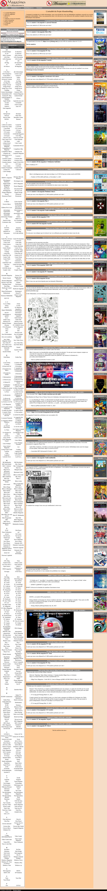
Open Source (6, 566)
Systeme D (7, 772)
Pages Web (7, 579)
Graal (18, 268)
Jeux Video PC (7, 343)
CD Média (18, 132)
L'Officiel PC (6, 382)
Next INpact (7, 543)
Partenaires (39, 8)
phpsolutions (18, 631)
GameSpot (18, 259)
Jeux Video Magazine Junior (6, 340)
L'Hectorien (18, 373)
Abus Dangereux (6, 73)
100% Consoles (7, 55)
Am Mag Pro (6, 83)
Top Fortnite (18, 802)
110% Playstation (18, 57)
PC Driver (18, 590)
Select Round (6, 743)
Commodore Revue (18, 145)
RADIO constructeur (6, 696)
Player (6, 648)
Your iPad (18, 878)
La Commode (6, 390)
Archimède (18, 102)
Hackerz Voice (18, 280)
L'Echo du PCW (6, 366)
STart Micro (18, 757)
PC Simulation (7, 617)
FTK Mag (18, 231)
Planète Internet (7, 654)
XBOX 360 (7, 872)
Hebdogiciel (18, 291)
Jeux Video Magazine (18, 336)
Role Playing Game (7, 726)
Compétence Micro (7, 151)
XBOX (18, 870)
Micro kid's (18, 490)
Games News (18, 248)
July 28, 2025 (52, 605)
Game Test (18, 244)
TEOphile (6, 790)
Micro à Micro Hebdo (7, 481)
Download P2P (18, 188)
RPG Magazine (18, 721)
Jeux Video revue (6, 344)
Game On (6, 249)
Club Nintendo (18, 139)
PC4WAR (18, 625)
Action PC (18, 75)
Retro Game (18, 708)
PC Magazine (6, 606)
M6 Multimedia (7, 462)
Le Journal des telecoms (7, 414)
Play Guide (18, 644)
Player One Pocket (7, 650)
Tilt (7, 801)
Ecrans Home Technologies (18, 204)
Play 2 (18, 642)
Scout (18, 739)
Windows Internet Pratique (18, 857)
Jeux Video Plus (18, 343)
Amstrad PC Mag (6, 95)
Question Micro (18, 689)
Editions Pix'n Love (7, 207)
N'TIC (6, 530)
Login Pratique (18, 453)
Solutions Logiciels (18, 746)
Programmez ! (6, 676)
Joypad (18, 347)
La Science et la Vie (7, 402)
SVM (6, 766)
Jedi (7, 332)
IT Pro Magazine (18, 327)
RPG (6, 721)
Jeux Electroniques (7, 334)
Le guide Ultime (6, 412)
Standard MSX (7, 757)
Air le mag (7, 81)
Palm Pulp (6, 580)
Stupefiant (6, 763)
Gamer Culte (6, 257)
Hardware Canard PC (6, 288)
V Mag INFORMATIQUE (7, 836)
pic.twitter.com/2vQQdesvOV (37, 357)
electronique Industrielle (7, 214)
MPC (6, 519)
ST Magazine (18, 755)
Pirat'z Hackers (7, 637)
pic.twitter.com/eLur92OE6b (72, 174)
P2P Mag (6, 577)
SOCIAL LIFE (7, 744)
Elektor (18, 216)
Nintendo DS (6, 545)
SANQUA (7, 734)
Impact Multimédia (7, 310)
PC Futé (18, 595)
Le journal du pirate (18, 414)
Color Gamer (18, 143)
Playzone (6, 662)
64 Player (18, 64)
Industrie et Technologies (18, 310)
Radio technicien (18, 700)
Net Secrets (18, 536)
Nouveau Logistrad (7, 555)
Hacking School (7, 284)
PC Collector (6, 586)
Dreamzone (18, 196)
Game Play (7, 253)
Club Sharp (7, 141)
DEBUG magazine (7, 177)
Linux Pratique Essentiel (18, 443)
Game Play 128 (7, 255)
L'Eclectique (18, 366)
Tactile (18, 777)
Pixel (6, 639)
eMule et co (18, 218)
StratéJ (7, 759)
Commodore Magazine (6, 145)
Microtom (6, 511)
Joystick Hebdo (7, 351)
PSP (7, 682)
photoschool (7, 633)
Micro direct (18, 487)
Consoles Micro (7, 160)
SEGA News (18, 741)
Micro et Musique (6, 489)
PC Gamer (7, 597)
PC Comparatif (18, 586)
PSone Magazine (18, 680)
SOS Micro (7, 754)
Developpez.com (18, 181)
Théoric (18, 799)
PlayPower (7, 660)
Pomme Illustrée (7, 669)
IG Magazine (18, 307)
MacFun (7, 468)
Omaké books (6, 562)
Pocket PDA (6, 665)
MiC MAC (18, 476)
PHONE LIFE (7, 631)
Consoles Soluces (6, 162)
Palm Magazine (18, 579)
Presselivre (18, 675)
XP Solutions (18, 872)
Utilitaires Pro (6, 830)
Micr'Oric (6, 478)
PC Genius (18, 597)
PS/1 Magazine (18, 676)
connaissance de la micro (7, 156)
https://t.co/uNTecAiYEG (51, 448)
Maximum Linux (18, 472)
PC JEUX (18, 599)
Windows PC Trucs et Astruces (7, 862)
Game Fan (18, 240)
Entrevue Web (7, 220)
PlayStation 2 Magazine (18, 654)
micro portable (18, 498)
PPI (7, 673)
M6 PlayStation (18, 462)
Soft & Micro (18, 744)
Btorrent (18, 119)
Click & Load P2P (18, 137)
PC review (18, 615)
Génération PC (18, 262)
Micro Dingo (6, 487)
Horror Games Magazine (18, 295)
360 (18, 61)
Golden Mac (18, 266)
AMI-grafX (18, 83)
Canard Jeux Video (7, 126)
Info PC (7, 312)
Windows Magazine (7, 860)
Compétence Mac (18, 149)
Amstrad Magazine (18, 94)
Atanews (6, 106)
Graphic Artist (6, 270)
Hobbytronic (6, 293)
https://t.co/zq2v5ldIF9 (39, 581)
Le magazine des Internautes (18, 418)
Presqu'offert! (18, 673)
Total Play (18, 810)
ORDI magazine (6, 569)
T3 (7, 777)
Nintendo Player (6, 550)
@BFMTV (59, 355)
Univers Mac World (18, 826)
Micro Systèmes (18, 503)
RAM (6, 705)
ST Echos (6, 755)
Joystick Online (18, 350)
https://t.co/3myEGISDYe (36, 676)
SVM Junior (18, 766)
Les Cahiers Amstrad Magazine (18, 429)
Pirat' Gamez (18, 635)
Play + (6, 642)
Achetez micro (18, 73)
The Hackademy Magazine (18, 793)
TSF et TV (7, 813)
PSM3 (6, 680)
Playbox (18, 646)
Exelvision (18, 222)
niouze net (6, 552)
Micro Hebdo (6, 490)
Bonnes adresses (8, 21)
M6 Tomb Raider (6, 464)
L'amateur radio (18, 362)
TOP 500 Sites (18, 801)
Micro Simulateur (18, 501)
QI (6, 689)
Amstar (18, 90)
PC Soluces (7, 619)
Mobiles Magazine (18, 512)
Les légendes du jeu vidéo (18, 433)
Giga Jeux (6, 264)
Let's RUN (7, 436)
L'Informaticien (7, 377)
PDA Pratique (18, 628)
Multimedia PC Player (7, 524)
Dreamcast (18, 194)
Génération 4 (18, 260)
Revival (7, 719)
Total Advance (18, 806)
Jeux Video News (18, 340)
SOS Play (18, 754)
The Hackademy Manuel (6, 796)
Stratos (18, 759)
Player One (18, 648)
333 (7, 61)
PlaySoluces (18, 660)
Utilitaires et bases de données (12, 18)
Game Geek (7, 242)
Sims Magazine (18, 743)
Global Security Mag (18, 264)
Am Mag (18, 81)
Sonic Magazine (7, 750)
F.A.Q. (6, 17)
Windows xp (18, 865)
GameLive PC (18, 255)
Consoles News (18, 160)
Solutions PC (6, 748)
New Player (7, 541)
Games (7, 246)
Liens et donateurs (9, 20)
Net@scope (7, 537)
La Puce (7, 392)
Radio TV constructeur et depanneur (18, 696)
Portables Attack (18, 669)
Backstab (18, 113)
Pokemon (6, 667)
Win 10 (18, 855)
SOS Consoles (7, 752)
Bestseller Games (18, 117)
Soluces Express (6, 746)
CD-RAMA (7, 134)
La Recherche (6, 395)
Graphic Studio (18, 270)
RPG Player (7, 723)
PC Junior (18, 601)
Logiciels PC (18, 451)
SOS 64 (18, 750)
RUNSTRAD (18, 728)
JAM (18, 329)
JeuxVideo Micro (18, 344)
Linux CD (18, 436)
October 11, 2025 (50, 405)
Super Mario (18, 763)
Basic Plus (18, 115)
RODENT (18, 725)
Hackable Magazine (7, 275)
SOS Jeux (18, 752)
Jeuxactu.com (18, 332)
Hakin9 (18, 282)
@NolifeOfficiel (81, 400)
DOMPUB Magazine (7, 186)
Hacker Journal (7, 278)
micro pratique (7, 500)
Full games (7, 233)
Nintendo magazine (18, 547)
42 (6, 64)
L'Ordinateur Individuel (6, 385)
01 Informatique (7, 51)
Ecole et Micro (7, 204)
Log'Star (7, 451)
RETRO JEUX (18, 710)
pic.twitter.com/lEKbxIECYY (51, 676)
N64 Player (18, 530)
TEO (18, 788)
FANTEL (6, 227)
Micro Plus (18, 496)
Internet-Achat (18, 321)
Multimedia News (18, 521)
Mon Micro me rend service (6, 515)
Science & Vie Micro (18, 736)
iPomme (7, 325)
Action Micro (6, 75)
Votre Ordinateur (18, 842)
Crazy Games (6, 166)
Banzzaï (7, 115)
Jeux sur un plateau (7, 337)
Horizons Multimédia (6, 295)
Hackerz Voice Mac (7, 282)
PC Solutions (18, 619)
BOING (7, 119)
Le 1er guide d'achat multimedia (6, 407)
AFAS (18, 79)
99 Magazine (18, 66)
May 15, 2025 (47, 703)
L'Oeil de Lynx (7, 379)
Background (7, 113)
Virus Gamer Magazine (18, 839)
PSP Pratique (18, 682)
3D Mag (7, 62)
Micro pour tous (7, 498)
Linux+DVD (6, 437)
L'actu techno (6, 362)
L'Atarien (6, 364)
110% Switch (18, 59)
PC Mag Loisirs (7, 604)
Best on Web (6, 117)
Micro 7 (18, 478)
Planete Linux (6, 640)
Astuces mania (18, 104)
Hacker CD (18, 275)
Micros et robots (18, 509)
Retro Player (6, 712)
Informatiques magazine (18, 315)
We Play (18, 849)
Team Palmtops (18, 781)
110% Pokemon (7, 59)
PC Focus (6, 593)
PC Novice (7, 610)
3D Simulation (18, 62)
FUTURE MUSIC (18, 233)
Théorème (6, 799)
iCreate (18, 305)
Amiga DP (18, 84)
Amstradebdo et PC (7, 94)
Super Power (6, 765)
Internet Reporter (18, 323)
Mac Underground (18, 466)
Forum (6, 24)
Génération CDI (7, 262)
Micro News (6, 494)
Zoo (7, 885)
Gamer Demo (18, 257)
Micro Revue (6, 501)
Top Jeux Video (7, 804)
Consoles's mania (6, 158)
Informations (5, 8)
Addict (18, 77)
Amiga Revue (18, 88)
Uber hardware (7, 819)
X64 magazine (7, 870)
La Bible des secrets (7, 388)
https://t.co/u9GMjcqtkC (69, 601)
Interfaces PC (6, 321)
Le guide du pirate (7, 410)
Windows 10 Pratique (6, 857)
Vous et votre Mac (7, 844)
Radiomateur (18, 702)
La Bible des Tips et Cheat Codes (18, 385)
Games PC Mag (18, 249)
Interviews (7, 15)
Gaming (7, 251)
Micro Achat (18, 481)
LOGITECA (18, 455)
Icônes (6, 305)
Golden (7, 266)
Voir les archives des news (59, 730)
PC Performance (18, 610)
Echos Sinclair (18, 201)
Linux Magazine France (6, 440)
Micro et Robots (18, 489)
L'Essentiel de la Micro (6, 369)
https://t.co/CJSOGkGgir (58, 174)
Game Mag (18, 242)
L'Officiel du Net (18, 379)
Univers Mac (6, 826)
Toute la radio (6, 806)
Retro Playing (18, 712)
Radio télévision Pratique (7, 702)
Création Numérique (6, 167)
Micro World (18, 505)
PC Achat (18, 582)
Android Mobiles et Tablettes (7, 98)
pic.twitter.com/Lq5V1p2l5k (68, 692)
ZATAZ (18, 885)
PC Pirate (18, 612)
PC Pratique (18, 613)
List (18, 447)
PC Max (18, 606)
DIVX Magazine (18, 183)
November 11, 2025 (55, 177)
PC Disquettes (7, 590)
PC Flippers (18, 591)
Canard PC (18, 124)
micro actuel (7, 484)
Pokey (18, 665)
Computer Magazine (18, 153)
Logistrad (6, 455)
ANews (18, 98)
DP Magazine (6, 190)
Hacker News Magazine (18, 278)
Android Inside (18, 95)
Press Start (7, 675)
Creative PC (7, 169)
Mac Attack (18, 464)
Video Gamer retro (7, 839)
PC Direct (18, 588)
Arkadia (7, 104)
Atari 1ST (18, 106)
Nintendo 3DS (18, 543)
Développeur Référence (6, 181)
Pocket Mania (18, 664)
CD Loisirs (7, 132)
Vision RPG (7, 842)
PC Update (7, 623)
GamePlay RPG (18, 251)
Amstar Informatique (6, 92)
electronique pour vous (18, 214)
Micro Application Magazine (18, 484)
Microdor (6, 507)
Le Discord (7, 23)
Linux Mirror (18, 440)
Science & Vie (18, 734)
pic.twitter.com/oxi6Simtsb (52, 581)
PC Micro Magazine (6, 608)
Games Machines (18, 246)
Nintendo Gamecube (18, 545)
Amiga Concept (7, 84)
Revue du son (18, 719)
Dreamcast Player (6, 196)
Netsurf (7, 539)
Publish (7, 684)
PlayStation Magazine (7, 657)
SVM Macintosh (18, 768)
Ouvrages (6, 571)
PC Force (18, 593)
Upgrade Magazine (18, 828)
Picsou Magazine (18, 633)
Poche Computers (18, 662)
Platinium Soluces (18, 640)
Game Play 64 (18, 253)
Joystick (7, 350)
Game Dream (6, 240)
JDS (18, 330)
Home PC (18, 293)
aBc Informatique (18, 72)
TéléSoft (18, 787)
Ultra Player (18, 821)
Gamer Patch (6, 259)
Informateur (18, 312)
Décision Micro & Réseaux (18, 177)
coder (18, 141)
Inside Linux (6, 319)
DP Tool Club (18, 190)
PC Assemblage (18, 584)
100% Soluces (18, 55)
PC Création (7, 588)
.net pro (7, 534)
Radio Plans (7, 700)
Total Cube (7, 808)
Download (7, 188)
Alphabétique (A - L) (15, 8)
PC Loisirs (18, 602)
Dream (7, 194)
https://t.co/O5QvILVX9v (56, 700)
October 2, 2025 (52, 451)
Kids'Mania (7, 357)
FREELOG (18, 229)
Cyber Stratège (7, 171)
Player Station (18, 650)
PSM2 (18, 678)
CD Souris (7, 135)
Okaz (18, 561)
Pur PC (18, 684)
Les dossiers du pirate (7, 433)
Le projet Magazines (9, 12)
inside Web (18, 319)
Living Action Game (6, 449)
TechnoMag (18, 783)
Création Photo (18, 167)
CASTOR (18, 126)
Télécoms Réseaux (7, 787)
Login (6, 453)
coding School (7, 143)
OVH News (18, 571)
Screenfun (6, 741)
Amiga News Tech (7, 88)
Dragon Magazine (7, 192)
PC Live (7, 602)
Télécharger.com (18, 785)
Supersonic (18, 765)
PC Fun (7, 595)
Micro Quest (18, 500)
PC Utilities (18, 623)
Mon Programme (6, 518)
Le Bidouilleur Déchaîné (18, 407)
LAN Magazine (7, 404)
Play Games (7, 646)
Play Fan (6, 644)
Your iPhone (6, 880)
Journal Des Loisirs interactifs (7, 347)
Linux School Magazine (6, 446)
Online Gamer (18, 562)
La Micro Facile (18, 390)
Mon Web (18, 518)
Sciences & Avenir (7, 739)
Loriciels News (7, 457)
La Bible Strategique (18, 388)
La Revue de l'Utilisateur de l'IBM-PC (18, 395)
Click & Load (6, 137)
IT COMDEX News (18, 325)
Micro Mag (18, 492)
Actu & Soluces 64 (7, 77)
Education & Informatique (18, 207)
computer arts (18, 151)
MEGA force (6, 475)
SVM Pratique (18, 770)
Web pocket (7, 855)
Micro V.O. (7, 505)
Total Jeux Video (6, 810)
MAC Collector (7, 466)
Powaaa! (18, 671)
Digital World (6, 183)
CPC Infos (18, 164)
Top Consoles (6, 802)
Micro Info (7, 492)
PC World (6, 625)
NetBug (18, 537)
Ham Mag (6, 286)
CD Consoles (6, 130)
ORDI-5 (18, 566)
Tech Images (6, 783)
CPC (6, 164)
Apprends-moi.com (18, 101)
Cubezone (18, 169)
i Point (18, 304)
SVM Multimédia (6, 770)
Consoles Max (18, 158)
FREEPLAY (6, 231)
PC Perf (7, 612)
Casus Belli (7, 128)
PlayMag (18, 651)
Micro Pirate (7, 496)
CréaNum (18, 166)
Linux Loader (18, 437)
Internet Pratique (6, 323)
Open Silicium (18, 564)
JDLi (6, 330)
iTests (6, 329)
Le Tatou (6, 430)
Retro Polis (7, 714)
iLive (6, 318)
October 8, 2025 (50, 359)
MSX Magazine (18, 519)
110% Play (7, 57)
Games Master (7, 248)
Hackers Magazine (7, 280)
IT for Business (7, 327)
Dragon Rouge (18, 192)
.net (18, 532)
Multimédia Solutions (18, 524)
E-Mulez (6, 201)
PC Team (6, 621)
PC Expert (7, 591)
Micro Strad (7, 503)
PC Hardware (6, 599)
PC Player (6, 613)
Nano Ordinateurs (6, 532)
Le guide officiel (18, 410)
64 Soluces (7, 66)
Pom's (18, 667)
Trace (6, 812)
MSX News (7, 521)
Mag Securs (7, 469)
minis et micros (18, 511)
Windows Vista (7, 865)
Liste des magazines (9, 14)
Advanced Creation (7, 79)
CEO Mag (18, 135)
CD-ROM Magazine (18, 134)
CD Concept (18, 128)
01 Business (18, 51)
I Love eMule (6, 304)
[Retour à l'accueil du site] (12, 6)
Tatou (6, 781)
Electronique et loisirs (18, 210)
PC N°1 (18, 608)
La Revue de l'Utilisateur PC (7, 399)
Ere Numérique (18, 220)
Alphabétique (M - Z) (28, 8)
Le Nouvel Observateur (7, 426)
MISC (6, 512)
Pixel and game (18, 639)
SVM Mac (7, 768)
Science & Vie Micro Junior (6, 736)
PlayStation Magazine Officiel (18, 657)
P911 (18, 577)
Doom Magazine (18, 186)
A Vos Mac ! (6, 72)
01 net (6, 53)
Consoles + (18, 156)
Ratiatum (18, 705)
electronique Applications (6, 210)
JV (18, 351)
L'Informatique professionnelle (18, 377)
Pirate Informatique (18, 637)
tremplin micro (18, 812)
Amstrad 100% (18, 92)
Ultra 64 (18, 819)
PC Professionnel (6, 615)
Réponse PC (6, 708)
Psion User (7, 678)
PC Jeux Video (7, 601)
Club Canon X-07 (7, 139)
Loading (18, 449)
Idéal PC (6, 307)
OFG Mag (7, 561)
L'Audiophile (18, 364)
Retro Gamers (6, 710)
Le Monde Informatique (18, 421)
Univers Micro (7, 828)
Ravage (7, 707)
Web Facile (7, 853)
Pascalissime (18, 580)
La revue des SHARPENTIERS (18, 399)
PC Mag (18, 604)
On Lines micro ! (6, 564)
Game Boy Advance (6, 238)
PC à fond (6, 582)
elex (7, 218)
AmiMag (6, 90)
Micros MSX (6, 509)
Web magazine (18, 853)
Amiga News (18, 86)
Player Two (7, 651)
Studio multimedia (7, 761)
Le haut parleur (18, 412)
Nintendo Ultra (18, 550)
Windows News (18, 860)
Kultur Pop (18, 357)
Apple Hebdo (6, 101)
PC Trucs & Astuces (18, 621)
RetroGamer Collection (7, 716)
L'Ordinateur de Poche (18, 382)
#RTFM (18, 726)
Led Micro (18, 424)
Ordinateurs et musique (18, 568)
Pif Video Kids (7, 635)
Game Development (18, 238)
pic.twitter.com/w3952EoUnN (69, 403)
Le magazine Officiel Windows (6, 421)
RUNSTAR (7, 728)
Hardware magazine (18, 288)
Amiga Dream (7, 86)
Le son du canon (18, 426)
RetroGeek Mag (18, 717)
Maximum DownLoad (7, 472)
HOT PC (6, 298)
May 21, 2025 (78, 679)
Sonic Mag (18, 748)
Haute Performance (7, 291)
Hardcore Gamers (18, 286)
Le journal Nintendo (6, 418)
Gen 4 (6, 260)
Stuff (18, 761)
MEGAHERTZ (7, 476)
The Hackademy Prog (18, 796)
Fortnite (7, 229)
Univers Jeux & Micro (18, 823)
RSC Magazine (7, 725)
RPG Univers (18, 723)
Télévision (7, 788)
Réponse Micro (18, 707)
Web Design (18, 851)
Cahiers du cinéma (7, 124)
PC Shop (18, 617)
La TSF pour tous (18, 402)
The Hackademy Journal (6, 793)
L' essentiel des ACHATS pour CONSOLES (18, 369)
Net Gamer (18, 534)
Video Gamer (18, 836)
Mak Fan (18, 468)
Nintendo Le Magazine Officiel (7, 547)
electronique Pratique (6, 216)
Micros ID (18, 507)
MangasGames (18, 469)
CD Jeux (18, 130)
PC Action (7, 584)
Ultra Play (6, 821)
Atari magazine (7, 108)
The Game (18, 790)
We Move (6, 849)
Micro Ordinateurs (18, 494)
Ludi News (18, 457)
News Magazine (18, 539)
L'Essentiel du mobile (6, 373)
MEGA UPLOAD (18, 475)
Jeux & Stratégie (18, 334)
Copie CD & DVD (18, 162)
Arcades (7, 102)
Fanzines (18, 227)
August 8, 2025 (47, 584)
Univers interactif (6, 823)
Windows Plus (18, 862)
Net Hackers (6, 536)
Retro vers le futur (18, 714)
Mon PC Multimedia (18, 515)
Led (7, 424)
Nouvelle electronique (18, 552)
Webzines (6, 851)
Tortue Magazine (18, 804)
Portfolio (6, 671)
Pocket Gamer (7, 664)
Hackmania (18, 284)
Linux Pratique (7, 443)
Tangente (6, 779)
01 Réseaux (18, 53)
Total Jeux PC (18, 808)
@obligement (37, 174)
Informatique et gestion (7, 315)
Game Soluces (7, 244)
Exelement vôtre (6, 222)
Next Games (18, 541)
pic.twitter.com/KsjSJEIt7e (37, 603)
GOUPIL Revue (6, 268)
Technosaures (6, 785)
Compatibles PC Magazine (6, 149)
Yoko (6, 878)
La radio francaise (18, 392)
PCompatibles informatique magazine (6, 628)
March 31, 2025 (48, 694)
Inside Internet (18, 318)
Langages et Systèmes (18, 404)
